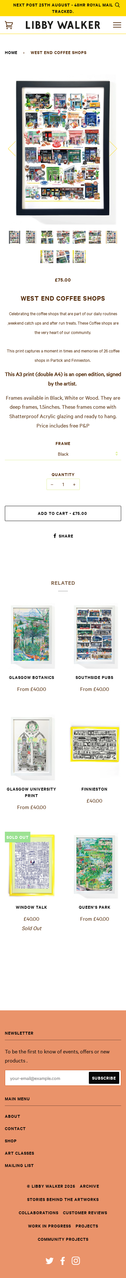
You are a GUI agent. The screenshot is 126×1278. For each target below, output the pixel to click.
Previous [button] (16, 148)
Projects (87, 1226)
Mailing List (19, 1165)
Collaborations (38, 1212)
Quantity (63, 474)
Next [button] (109, 148)
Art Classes (19, 1153)
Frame (63, 443)
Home (11, 52)
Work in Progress (49, 1226)
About (12, 1116)
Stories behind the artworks (63, 1199)
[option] (63, 148)
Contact (15, 1128)
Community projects (63, 1239)
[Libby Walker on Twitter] (50, 1262)
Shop (11, 1141)
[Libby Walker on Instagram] (76, 1262)
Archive (89, 1186)
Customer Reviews (85, 1212)
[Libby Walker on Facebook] (62, 1262)
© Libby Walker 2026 (51, 1186)
